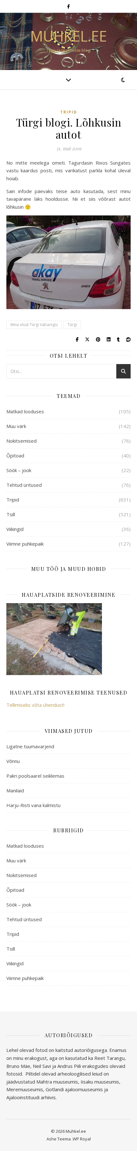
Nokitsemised (21, 441)
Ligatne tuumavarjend (30, 746)
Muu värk (16, 426)
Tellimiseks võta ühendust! (35, 705)
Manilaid (15, 790)
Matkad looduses (25, 411)
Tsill (10, 514)
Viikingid (15, 529)
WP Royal (82, 1139)
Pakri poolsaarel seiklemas (35, 776)
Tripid (68, 112)
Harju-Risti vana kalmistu (33, 805)
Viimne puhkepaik (25, 544)
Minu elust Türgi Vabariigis (34, 324)
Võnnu (13, 761)
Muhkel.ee (68, 36)
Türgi (72, 324)
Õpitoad (15, 455)
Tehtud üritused (24, 485)
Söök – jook (18, 470)
